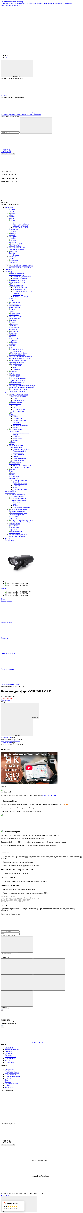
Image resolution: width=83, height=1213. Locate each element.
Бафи (14, 367)
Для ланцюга (17, 485)
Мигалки (16, 293)
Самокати (8, 269)
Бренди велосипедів (18, 3)
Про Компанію (6, 3)
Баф (14, 504)
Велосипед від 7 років (20, 227)
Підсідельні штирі (19, 400)
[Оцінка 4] (49, 982)
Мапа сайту (18, 5)
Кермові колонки (19, 409)
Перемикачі (17, 424)
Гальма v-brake (18, 453)
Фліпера (16, 440)
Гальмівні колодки (19, 458)
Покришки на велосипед (21, 433)
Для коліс (16, 482)
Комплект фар (18, 295)
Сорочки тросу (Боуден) (21, 467)
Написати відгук (6, 700)
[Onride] (4, 588)
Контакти (64, 3)
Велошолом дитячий (20, 278)
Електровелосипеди (12, 264)
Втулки (15, 427)
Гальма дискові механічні (21, 449)
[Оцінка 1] (17, 966)
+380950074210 (6, 150)
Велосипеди (9, 207)
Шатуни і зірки (18, 418)
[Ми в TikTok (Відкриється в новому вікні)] (46, 36)
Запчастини (9, 393)
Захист (15, 505)
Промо (11, 5)
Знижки (7, 538)
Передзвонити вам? (8, 154)
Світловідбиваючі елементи (22, 291)
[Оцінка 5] (17, 999)
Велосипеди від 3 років (21, 224)
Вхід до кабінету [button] (10, 1069)
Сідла (15, 398)
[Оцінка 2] (49, 966)
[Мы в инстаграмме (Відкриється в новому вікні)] (16, 36)
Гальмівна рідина (19, 460)
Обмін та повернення (44, 3)
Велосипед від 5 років (20, 226)
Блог (59, 3)
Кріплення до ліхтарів (20, 296)
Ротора (15, 456)
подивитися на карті (49, 795)
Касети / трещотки (19, 420)
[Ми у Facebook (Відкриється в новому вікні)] (16, 21)
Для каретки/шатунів (20, 480)
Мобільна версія (37, 1042)
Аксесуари (8, 271)
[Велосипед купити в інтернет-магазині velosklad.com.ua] (11, 1018)
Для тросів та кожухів (20, 489)
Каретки (16, 422)
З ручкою (16, 255)
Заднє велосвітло (19, 289)
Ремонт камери (18, 438)
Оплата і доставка (31, 3)
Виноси (15, 405)
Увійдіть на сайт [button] (6, 737)
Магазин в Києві (10, 491)
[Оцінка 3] (17, 982)
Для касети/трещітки (20, 484)
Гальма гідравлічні (19, 451)
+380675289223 (6, 152)
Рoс (6, 57)
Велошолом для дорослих (22, 276)
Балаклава (16, 502)
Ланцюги (16, 416)
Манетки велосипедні (20, 425)
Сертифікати (9, 540)
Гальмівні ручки (18, 455)
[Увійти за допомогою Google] (17, 945)
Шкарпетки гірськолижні (21, 507)
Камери (15, 435)
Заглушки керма (18, 411)
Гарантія (55, 3)
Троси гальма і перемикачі (22, 465)
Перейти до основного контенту (12, 2)
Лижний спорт (10, 493)
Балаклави (16, 369)
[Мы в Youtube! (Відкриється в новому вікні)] (46, 21)
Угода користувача (11, 1084)
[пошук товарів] (36, 125)
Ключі (15, 487)
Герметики (16, 436)
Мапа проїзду (5, 1195)
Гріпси (15, 407)
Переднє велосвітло (20, 287)
